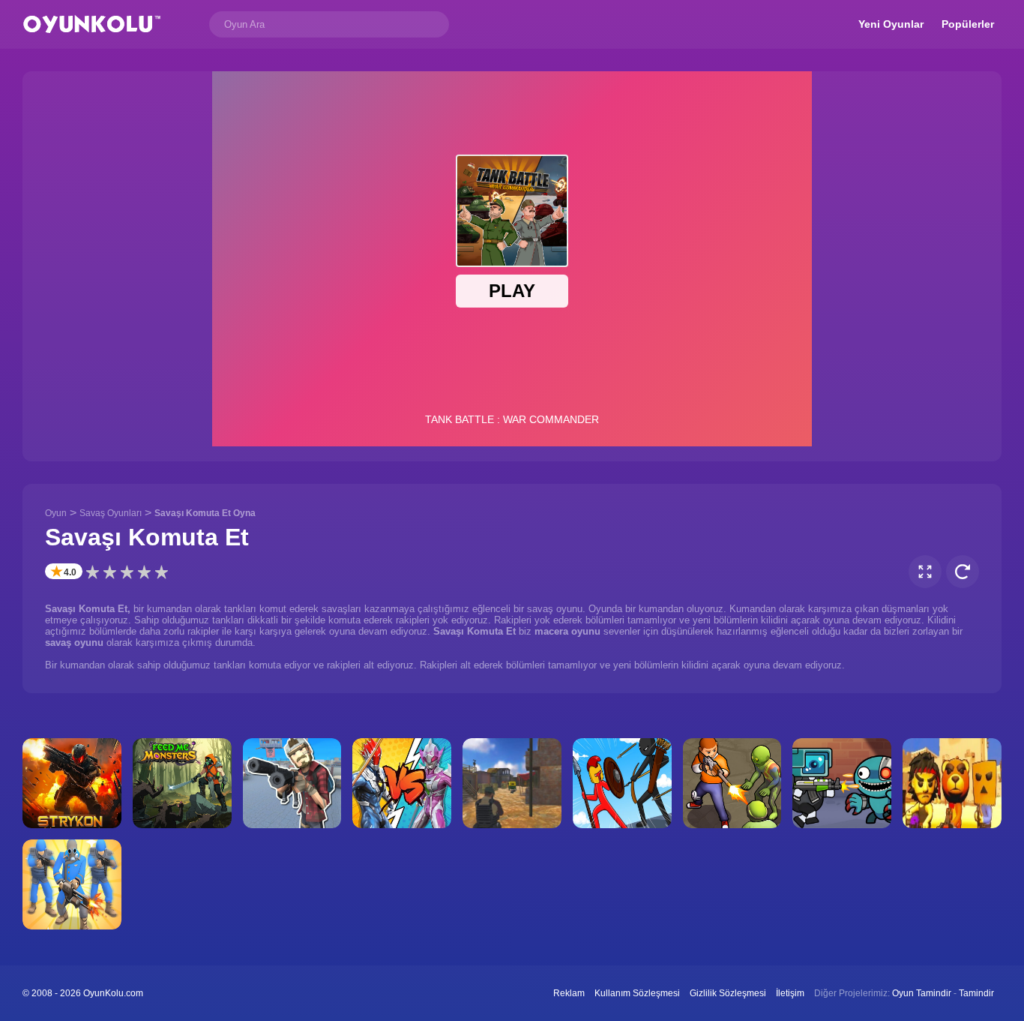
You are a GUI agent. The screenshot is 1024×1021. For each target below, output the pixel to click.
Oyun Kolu (91, 24)
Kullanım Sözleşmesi (637, 993)
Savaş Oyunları (110, 513)
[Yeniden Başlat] (962, 571)
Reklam (569, 993)
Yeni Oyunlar (891, 24)
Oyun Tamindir (921, 993)
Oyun (56, 513)
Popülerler (968, 24)
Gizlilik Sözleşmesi (728, 993)
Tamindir (976, 993)
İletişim (790, 993)
